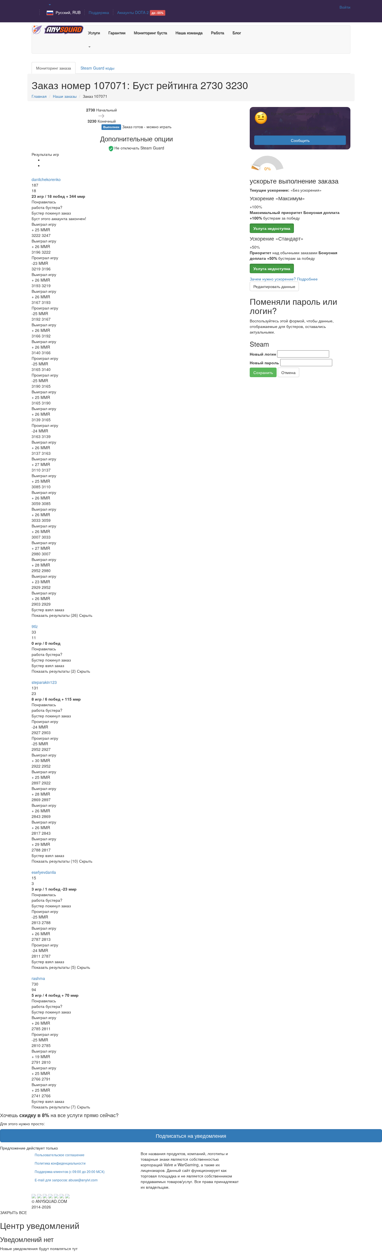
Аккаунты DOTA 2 (140, 12)
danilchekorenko (46, 179)
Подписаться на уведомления (191, 1135)
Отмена (288, 372)
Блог (236, 32)
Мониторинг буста (150, 32)
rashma (38, 978)
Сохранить (263, 372)
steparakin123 (44, 682)
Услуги (94, 32)
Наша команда (188, 32)
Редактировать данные (274, 286)
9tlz (35, 626)
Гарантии (116, 32)
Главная (39, 96)
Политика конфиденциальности (60, 1163)
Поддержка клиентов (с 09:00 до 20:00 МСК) (70, 1171)
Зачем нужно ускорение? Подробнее (284, 279)
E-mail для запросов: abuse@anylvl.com (66, 1179)
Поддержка (99, 12)
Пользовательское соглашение (59, 1154)
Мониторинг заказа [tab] (53, 68)
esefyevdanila (44, 872)
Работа (217, 32)
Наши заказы (65, 96)
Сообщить (300, 140)
